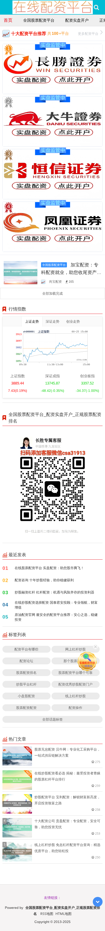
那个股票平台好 (75, 660)
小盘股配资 (26, 696)
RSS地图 (46, 913)
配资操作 (75, 707)
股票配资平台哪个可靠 (75, 672)
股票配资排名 (26, 672)
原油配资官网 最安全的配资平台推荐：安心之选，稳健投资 (56, 617)
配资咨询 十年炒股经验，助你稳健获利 (44, 580)
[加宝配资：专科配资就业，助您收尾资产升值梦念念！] (20, 272)
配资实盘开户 (77, 20)
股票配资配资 (26, 707)
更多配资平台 (88, 33)
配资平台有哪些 (26, 649)
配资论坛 (26, 660)
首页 (8, 20)
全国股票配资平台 (38, 20)
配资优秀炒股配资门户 (75, 684)
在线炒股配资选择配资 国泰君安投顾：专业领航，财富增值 (56, 605)
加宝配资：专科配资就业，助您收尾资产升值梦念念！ (71, 272)
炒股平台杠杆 (26, 684)
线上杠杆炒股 (75, 696)
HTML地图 (63, 913)
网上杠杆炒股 (75, 649)
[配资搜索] (96, 7)
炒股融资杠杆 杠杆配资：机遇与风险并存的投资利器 (54, 592)
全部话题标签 (52, 719)
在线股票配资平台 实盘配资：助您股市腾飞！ (49, 567)
